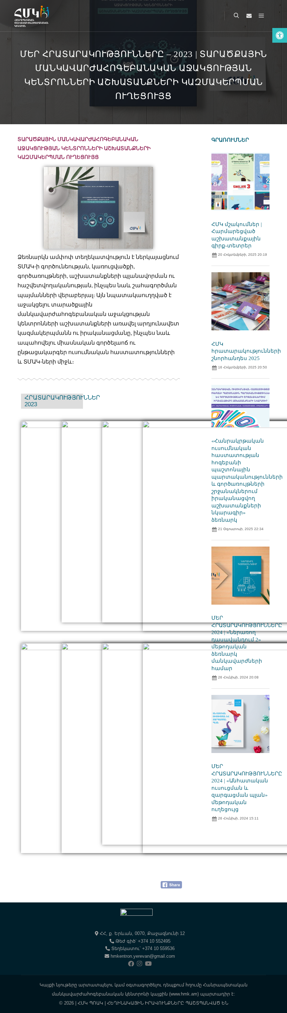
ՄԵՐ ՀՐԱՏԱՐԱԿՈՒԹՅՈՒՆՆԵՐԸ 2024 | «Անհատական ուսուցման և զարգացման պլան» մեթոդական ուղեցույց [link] (246, 788)
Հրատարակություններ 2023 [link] (62, 401)
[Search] (236, 15)
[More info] (249, 15)
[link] (279, 35)
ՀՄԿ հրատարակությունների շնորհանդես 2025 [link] (246, 351)
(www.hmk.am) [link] (184, 994)
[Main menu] (261, 15)
